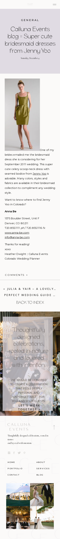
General (30, 20)
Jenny (39, 173)
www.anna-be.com (17, 232)
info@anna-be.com (17, 237)
